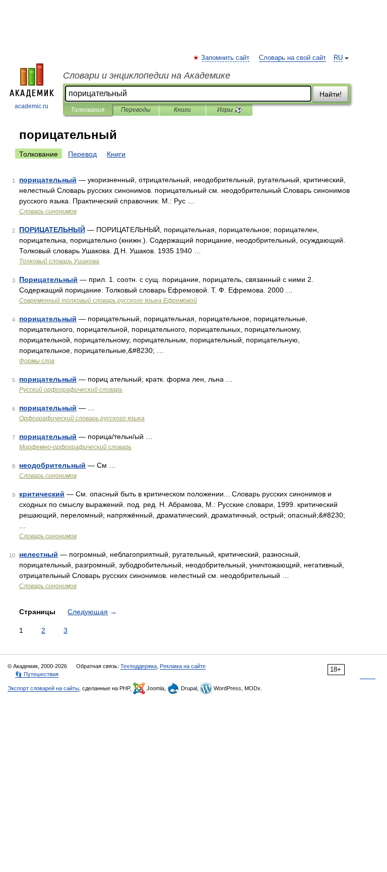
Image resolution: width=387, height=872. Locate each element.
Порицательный (48, 279)
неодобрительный (52, 465)
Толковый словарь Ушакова (59, 261)
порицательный (48, 180)
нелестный (38, 554)
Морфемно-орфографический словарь (75, 447)
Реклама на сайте (183, 666)
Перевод (82, 154)
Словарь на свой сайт (292, 57)
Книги (182, 109)
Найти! (330, 94)
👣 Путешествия (36, 674)
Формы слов (36, 361)
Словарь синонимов (48, 211)
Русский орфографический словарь (70, 389)
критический (41, 494)
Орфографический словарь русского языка (82, 418)
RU (338, 57)
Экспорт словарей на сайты (43, 688)
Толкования (87, 109)
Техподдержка (138, 666)
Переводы (136, 109)
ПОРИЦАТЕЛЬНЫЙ (52, 230)
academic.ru (31, 106)
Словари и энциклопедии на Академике (146, 75)
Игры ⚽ (229, 109)
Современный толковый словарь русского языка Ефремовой (108, 300)
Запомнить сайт (225, 57)
